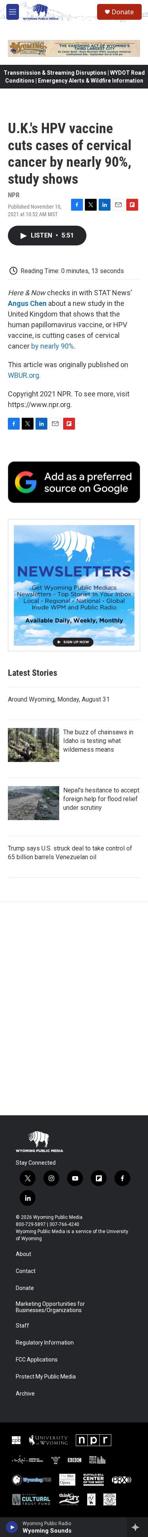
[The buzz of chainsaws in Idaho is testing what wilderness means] (33, 745)
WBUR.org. (24, 375)
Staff (22, 1326)
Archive (25, 1394)
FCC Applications (37, 1360)
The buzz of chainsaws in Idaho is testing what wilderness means (98, 740)
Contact (26, 1271)
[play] (12, 1527)
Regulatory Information (45, 1343)
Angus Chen (27, 303)
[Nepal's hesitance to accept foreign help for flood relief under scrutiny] (33, 803)
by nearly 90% (52, 346)
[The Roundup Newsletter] (74, 585)
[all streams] (137, 1527)
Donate (123, 11)
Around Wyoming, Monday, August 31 (59, 699)
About (23, 1254)
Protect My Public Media (46, 1377)
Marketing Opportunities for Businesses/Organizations (50, 1307)
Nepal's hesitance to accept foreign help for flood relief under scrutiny (101, 798)
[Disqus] (74, 1008)
